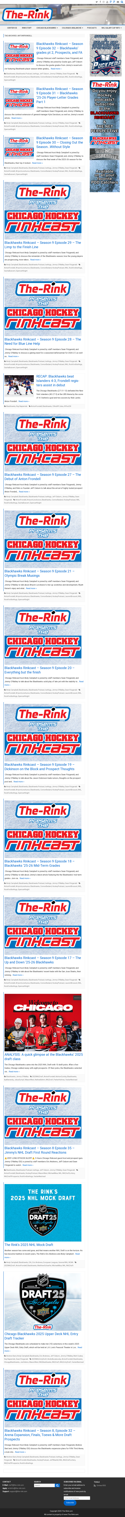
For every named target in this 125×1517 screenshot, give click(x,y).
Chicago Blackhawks (46, 28)
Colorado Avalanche (71, 28)
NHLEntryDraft (65, 1362)
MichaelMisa (53, 1173)
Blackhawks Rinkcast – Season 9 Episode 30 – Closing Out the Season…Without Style (59, 142)
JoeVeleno (24, 1362)
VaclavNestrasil (71, 1080)
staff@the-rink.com (16, 1485)
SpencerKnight (10, 80)
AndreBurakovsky (54, 1359)
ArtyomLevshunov (23, 77)
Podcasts (92, 28)
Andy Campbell (12, 123)
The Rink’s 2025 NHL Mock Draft (29, 1245)
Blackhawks (11, 74)
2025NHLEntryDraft (39, 1359)
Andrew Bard (11, 1356)
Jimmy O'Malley (56, 74)
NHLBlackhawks (45, 1362)
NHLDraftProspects (11, 1176)
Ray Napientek (21, 406)
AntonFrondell (9, 77)
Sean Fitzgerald (69, 74)
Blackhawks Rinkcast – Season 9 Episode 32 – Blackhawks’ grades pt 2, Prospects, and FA (59, 48)
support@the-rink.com (18, 1491)
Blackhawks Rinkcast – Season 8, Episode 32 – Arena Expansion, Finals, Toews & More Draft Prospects (40, 1435)
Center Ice (12, 28)
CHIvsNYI (55, 406)
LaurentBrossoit (71, 596)
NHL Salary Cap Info (111, 28)
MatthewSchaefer (44, 1266)
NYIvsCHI (67, 406)
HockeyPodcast (58, 77)
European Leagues (50, 1262)
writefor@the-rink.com (16, 1488)
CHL (30, 1262)
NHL (66, 77)
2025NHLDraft (37, 1076)
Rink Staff (26, 28)
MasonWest (29, 1080)
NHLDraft (49, 1080)
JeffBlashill (54, 1460)
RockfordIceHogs (75, 77)
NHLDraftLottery (68, 1173)
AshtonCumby (61, 1076)
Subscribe (70, 1503)
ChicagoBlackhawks (12, 1362)
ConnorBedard (46, 77)
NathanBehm (40, 1080)
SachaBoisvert (9, 174)
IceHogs (36, 74)
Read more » (56, 69)
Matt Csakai (78, 1356)
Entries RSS (101, 1485)
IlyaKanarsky (9, 1080)
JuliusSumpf (19, 1080)
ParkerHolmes (59, 1080)
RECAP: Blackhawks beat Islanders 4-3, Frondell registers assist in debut (57, 380)
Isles (61, 406)
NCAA (71, 1262)
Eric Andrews (37, 1262)
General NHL (63, 1262)
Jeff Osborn (44, 74)
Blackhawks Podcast (24, 74)
